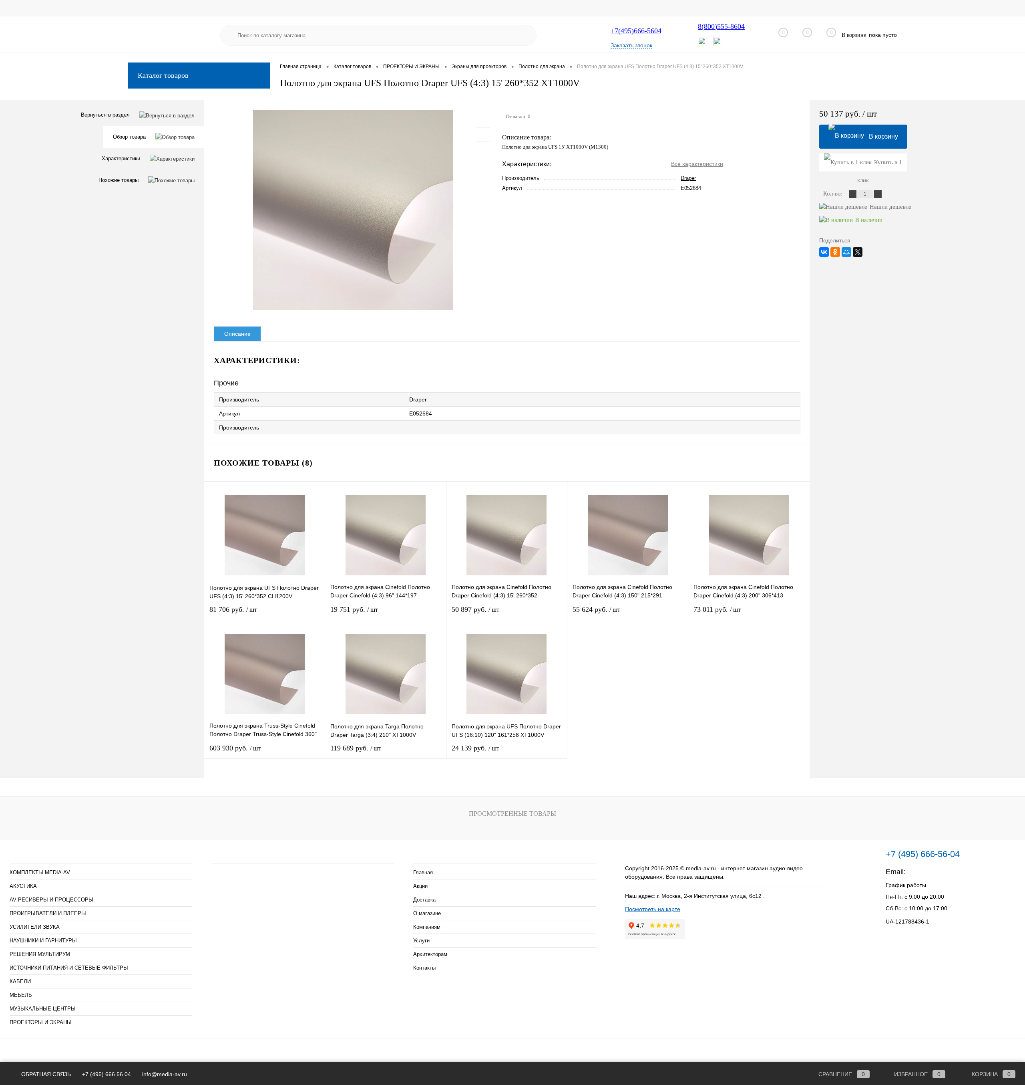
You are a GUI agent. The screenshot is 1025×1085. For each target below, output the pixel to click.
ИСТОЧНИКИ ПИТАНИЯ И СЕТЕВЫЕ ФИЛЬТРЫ (69, 968)
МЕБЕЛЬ (21, 995)
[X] (857, 252)
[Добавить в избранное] (483, 117)
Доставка (424, 900)
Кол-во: (833, 193)
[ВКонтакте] (824, 252)
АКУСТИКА (23, 886)
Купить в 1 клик (879, 165)
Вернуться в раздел (105, 115)
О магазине (427, 913)
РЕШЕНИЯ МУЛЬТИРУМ (40, 954)
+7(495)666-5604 (636, 31)
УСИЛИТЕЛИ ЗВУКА (35, 927)
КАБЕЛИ (20, 981)
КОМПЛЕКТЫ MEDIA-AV (40, 872)
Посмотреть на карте (652, 909)
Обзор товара (129, 137)
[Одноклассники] (835, 252)
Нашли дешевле (890, 207)
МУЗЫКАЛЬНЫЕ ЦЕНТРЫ (43, 1009)
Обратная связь (45, 1074)
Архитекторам (430, 954)
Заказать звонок (631, 45)
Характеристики (121, 158)
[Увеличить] (353, 210)
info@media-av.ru (936, 872)
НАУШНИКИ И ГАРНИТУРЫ (43, 941)
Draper (688, 178)
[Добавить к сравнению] (483, 134)
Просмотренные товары (512, 813)
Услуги (421, 941)
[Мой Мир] (846, 252)
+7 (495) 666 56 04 (106, 1074)
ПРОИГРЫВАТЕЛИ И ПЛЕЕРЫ (48, 913)
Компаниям (426, 927)
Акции (420, 886)
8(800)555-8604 (721, 26)
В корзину (883, 136)
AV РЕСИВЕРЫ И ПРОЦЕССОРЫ (51, 900)
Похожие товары (118, 180)
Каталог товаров (163, 75)
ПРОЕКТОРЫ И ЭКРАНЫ (41, 1022)
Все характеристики (697, 164)
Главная (423, 872)
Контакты (424, 968)
